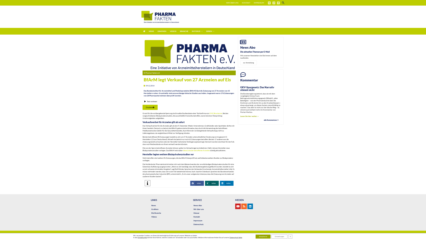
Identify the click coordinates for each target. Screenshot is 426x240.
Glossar (196, 213)
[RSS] (274, 3)
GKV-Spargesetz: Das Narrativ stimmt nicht (257, 88)
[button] (197, 183)
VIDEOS (173, 31)
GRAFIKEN (162, 31)
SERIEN (209, 31)
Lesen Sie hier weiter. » (249, 116)
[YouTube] (269, 3)
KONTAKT (246, 3)
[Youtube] (238, 206)
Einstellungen (142, 237)
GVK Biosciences (215, 113)
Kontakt (196, 217)
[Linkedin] (278, 3)
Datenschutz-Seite (236, 237)
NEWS (151, 31)
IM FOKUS (196, 31)
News (153, 205)
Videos (154, 217)
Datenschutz (198, 224)
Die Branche (156, 213)
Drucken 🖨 (150, 107)
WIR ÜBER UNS (232, 3)
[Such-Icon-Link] (283, 3)
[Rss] (244, 206)
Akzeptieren (263, 236)
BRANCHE (184, 31)
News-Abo (197, 205)
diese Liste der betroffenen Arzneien (196, 150)
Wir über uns (198, 209)
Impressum (197, 220)
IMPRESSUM (259, 3)
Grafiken (154, 209)
